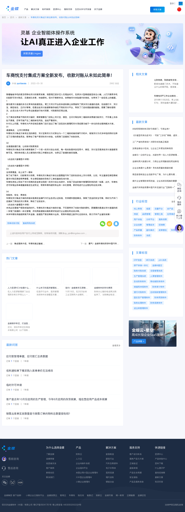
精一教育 (120, 495)
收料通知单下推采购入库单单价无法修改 (29, 370)
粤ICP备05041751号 (42, 504)
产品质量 (138, 230)
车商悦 (72, 495)
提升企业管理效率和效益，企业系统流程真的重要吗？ (154, 181)
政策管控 (163, 230)
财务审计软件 (158, 286)
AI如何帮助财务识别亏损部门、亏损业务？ (151, 128)
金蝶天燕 (109, 495)
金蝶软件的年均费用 (103, 287)
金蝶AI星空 (157, 265)
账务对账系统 (140, 270)
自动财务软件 (140, 281)
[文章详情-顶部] (92, 24)
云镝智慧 (131, 495)
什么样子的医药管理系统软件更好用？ (47, 287)
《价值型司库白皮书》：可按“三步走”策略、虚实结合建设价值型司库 (155, 135)
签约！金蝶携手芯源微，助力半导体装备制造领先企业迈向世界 (76, 287)
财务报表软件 (156, 302)
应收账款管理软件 (158, 292)
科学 (173, 230)
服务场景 (163, 219)
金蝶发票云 (52, 495)
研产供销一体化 (141, 265)
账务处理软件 (140, 302)
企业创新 (138, 224)
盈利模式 (150, 230)
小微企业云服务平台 (35, 495)
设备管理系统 (156, 270)
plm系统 (162, 260)
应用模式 (171, 214)
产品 (26, 9)
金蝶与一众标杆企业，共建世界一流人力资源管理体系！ (155, 154)
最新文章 (22, 17)
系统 (148, 235)
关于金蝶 (98, 9)
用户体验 (138, 219)
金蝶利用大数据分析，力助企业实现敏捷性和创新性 (155, 161)
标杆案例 (46, 9)
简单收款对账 (13, 223)
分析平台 (150, 219)
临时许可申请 (14, 385)
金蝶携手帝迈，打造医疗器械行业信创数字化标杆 (19, 323)
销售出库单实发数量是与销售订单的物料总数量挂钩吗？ (38, 413)
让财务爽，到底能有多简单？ (165, 80)
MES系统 (150, 260)
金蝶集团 (8, 495)
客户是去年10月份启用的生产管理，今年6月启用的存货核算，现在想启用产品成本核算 (56, 399)
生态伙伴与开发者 (83, 9)
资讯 (12, 17)
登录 (172, 3)
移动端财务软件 (157, 281)
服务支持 (68, 9)
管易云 (63, 495)
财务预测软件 (160, 297)
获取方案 (157, 9)
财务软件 (138, 235)
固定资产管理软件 (142, 297)
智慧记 (90, 495)
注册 (181, 3)
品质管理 (146, 214)
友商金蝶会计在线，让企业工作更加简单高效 (152, 148)
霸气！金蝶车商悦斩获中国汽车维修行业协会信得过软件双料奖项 (104, 243)
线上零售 (138, 208)
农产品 (170, 208)
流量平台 (159, 208)
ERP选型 (138, 260)
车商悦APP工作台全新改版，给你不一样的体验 (165, 95)
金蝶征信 (142, 495)
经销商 (162, 224)
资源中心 (57, 9)
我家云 (99, 495)
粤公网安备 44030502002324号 (66, 504)
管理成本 (150, 224)
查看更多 (116, 345)
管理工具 (159, 214)
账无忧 (81, 495)
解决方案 (35, 9)
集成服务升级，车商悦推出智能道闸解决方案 (29, 243)
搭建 (148, 208)
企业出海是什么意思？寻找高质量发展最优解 (152, 167)
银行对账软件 (140, 292)
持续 (136, 214)
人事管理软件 (156, 276)
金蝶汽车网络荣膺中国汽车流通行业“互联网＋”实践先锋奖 (155, 187)
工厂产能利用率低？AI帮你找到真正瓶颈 (150, 141)
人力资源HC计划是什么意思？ (19, 287)
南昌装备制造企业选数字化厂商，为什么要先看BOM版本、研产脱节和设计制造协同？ (153, 174)
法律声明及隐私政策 (174, 504)
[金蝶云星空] (152, 321)
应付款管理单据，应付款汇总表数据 (27, 356)
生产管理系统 (140, 276)
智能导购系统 (29, 223)
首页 (4, 17)
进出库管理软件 (141, 308)
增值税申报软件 (141, 286)
